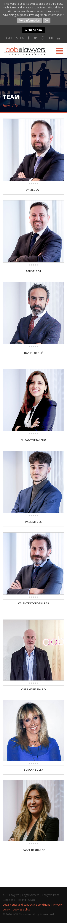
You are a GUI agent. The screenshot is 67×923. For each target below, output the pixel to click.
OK (46, 20)
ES (16, 38)
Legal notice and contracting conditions (26, 904)
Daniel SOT (33, 189)
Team (18, 105)
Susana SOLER (33, 769)
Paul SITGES (33, 522)
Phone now (34, 30)
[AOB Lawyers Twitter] (35, 38)
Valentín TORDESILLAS (33, 603)
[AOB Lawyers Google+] (43, 38)
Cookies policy (21, 909)
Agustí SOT (34, 271)
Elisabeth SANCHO (33, 440)
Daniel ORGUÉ (33, 353)
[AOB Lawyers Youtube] (51, 38)
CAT (9, 38)
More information (29, 20)
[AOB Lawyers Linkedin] (58, 38)
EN (22, 38)
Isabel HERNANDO (33, 850)
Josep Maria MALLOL (33, 689)
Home (7, 105)
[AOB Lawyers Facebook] (28, 38)
